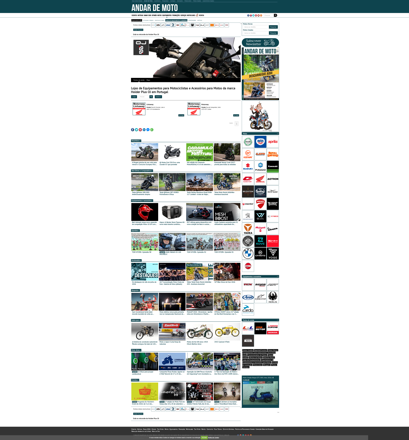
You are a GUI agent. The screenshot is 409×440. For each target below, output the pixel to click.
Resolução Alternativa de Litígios (141, 431)
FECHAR (204, 437)
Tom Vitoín (160, 429)
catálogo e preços (148, 20)
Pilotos (274, 365)
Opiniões (135, 230)
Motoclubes (191, 15)
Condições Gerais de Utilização (265, 429)
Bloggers (267, 365)
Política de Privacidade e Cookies (245, 429)
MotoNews (135, 141)
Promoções (176, 15)
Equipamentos (174, 429)
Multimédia (136, 260)
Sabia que (135, 320)
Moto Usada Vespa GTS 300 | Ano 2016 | (258, 378)
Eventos (134, 15)
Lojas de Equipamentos (251, 360)
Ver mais (181, 115)
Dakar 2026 (147, 15)
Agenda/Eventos (261, 350)
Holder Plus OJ (138, 30)
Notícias (139, 429)
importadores (192, 20)
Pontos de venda (138, 80)
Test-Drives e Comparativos (141, 171)
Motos (166, 429)
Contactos (210, 429)
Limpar (134, 96)
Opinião (154, 15)
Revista (201, 15)
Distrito (158, 96)
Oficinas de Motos (255, 357)
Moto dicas (136, 350)
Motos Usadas (248, 350)
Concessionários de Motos (257, 355)
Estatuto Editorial (228, 429)
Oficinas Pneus (269, 357)
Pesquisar (273, 27)
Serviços (246, 367)
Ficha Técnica (218, 429)
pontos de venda (159, 20)
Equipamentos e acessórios (141, 200)
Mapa (148, 80)
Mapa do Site (156, 431)
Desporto (135, 290)
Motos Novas (273, 350)
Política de (213, 437)
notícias (199, 20)
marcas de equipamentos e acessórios (176, 20)
